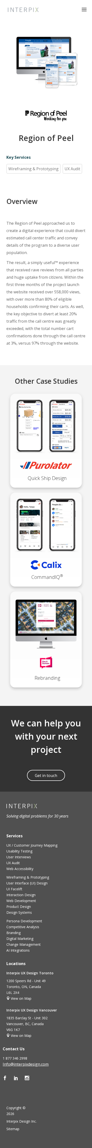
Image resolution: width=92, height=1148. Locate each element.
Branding (13, 932)
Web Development (21, 900)
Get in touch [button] (46, 775)
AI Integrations (18, 950)
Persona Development (24, 921)
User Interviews (18, 857)
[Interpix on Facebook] (8, 1078)
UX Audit (72, 168)
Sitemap (12, 1129)
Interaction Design (21, 895)
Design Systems (19, 912)
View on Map (20, 998)
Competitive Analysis (22, 927)
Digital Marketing (19, 938)
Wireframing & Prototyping (33, 168)
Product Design (18, 906)
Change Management (23, 944)
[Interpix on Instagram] (30, 1078)
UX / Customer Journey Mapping (31, 845)
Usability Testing (19, 851)
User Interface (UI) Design (27, 883)
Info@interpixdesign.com (26, 1064)
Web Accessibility (19, 868)
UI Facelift (14, 889)
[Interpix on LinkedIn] (19, 1078)
